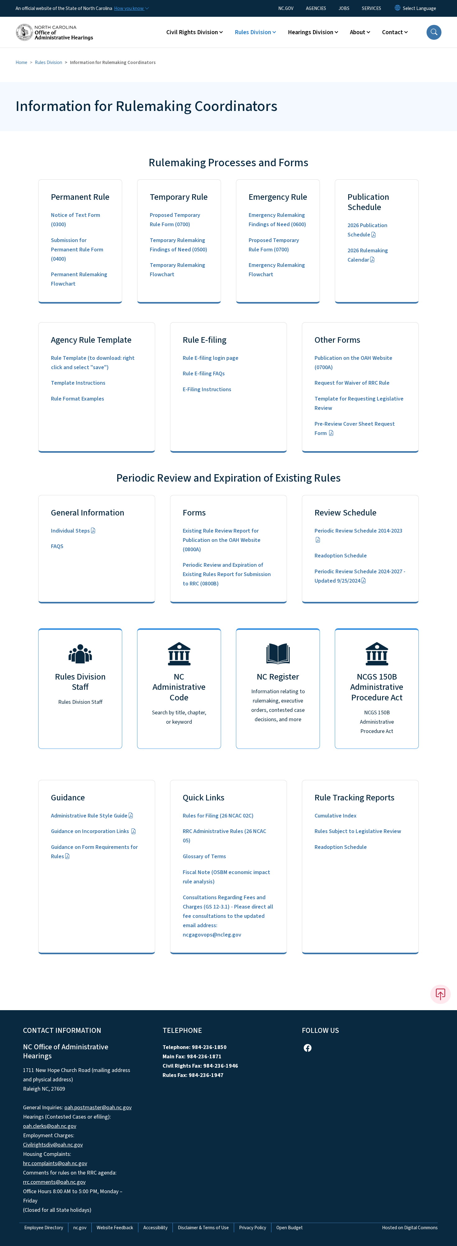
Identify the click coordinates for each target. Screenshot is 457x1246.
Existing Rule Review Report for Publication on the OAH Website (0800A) (222, 540)
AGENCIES (316, 8)
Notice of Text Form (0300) (75, 219)
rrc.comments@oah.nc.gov (54, 1182)
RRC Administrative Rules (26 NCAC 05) (224, 836)
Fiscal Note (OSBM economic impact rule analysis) (226, 877)
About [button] (357, 32)
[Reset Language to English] (397, 8)
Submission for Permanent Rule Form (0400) (77, 249)
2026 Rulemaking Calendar (368, 255)
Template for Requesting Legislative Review (359, 403)
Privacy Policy (252, 1227)
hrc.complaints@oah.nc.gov (55, 1163)
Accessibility (155, 1227)
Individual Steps (70, 531)
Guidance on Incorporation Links (90, 831)
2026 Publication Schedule (367, 230)
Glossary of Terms (204, 856)
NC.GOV (285, 8)
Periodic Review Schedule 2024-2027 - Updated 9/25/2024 (360, 576)
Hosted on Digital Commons (410, 1227)
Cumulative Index (336, 816)
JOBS (344, 8)
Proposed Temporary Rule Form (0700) (175, 219)
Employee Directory (43, 1227)
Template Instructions (78, 383)
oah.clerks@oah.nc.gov (49, 1126)
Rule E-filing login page (210, 358)
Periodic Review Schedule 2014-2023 (358, 531)
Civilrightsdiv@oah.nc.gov (53, 1145)
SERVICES (371, 8)
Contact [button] (392, 32)
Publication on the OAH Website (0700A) (353, 362)
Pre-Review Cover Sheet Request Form (355, 428)
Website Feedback (115, 1227)
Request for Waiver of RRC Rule (352, 383)
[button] (434, 32)
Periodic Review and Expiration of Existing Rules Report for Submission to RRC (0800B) (227, 574)
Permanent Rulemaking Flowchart (79, 279)
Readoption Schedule (341, 556)
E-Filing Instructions (207, 389)
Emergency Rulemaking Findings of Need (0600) (277, 219)
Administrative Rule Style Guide (89, 816)
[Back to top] (440, 994)
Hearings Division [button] (310, 32)
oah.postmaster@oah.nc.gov (98, 1107)
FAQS (57, 546)
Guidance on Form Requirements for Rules (94, 851)
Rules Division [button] (253, 32)
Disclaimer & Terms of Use (203, 1227)
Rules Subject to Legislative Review (358, 831)
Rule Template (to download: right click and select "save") (93, 362)
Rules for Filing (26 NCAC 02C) (218, 816)
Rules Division (48, 62)
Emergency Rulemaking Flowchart (277, 269)
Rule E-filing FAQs (204, 374)
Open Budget (289, 1227)
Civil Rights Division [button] (192, 32)
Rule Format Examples (77, 399)
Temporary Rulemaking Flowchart (177, 269)
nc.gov (79, 1227)
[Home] (54, 25)
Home (21, 62)
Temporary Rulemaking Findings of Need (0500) (178, 245)
